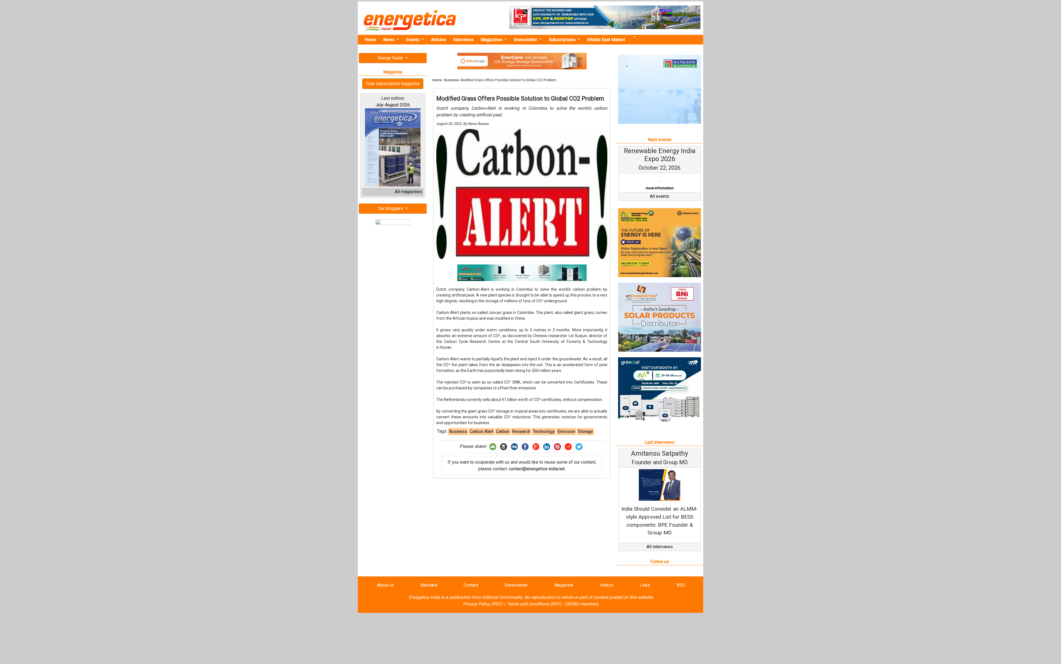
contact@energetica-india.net (537, 468)
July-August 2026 (392, 104)
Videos (606, 585)
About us (385, 585)
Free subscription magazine (393, 83)
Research (521, 431)
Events (413, 39)
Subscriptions (563, 39)
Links (645, 585)
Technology (544, 431)
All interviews (660, 546)
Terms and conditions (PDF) (534, 604)
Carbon (503, 431)
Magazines (492, 39)
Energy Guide (391, 58)
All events (659, 196)
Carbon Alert (481, 431)
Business (451, 80)
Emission (566, 431)
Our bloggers (391, 208)
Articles (438, 39)
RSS (681, 585)
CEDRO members (581, 604)
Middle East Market (606, 39)
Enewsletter (526, 39)
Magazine (563, 585)
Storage (585, 431)
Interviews (463, 39)
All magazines (408, 191)
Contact (471, 585)
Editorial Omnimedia (502, 597)
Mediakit (429, 585)
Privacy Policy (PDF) (483, 604)
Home (370, 39)
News (389, 39)
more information (660, 188)
